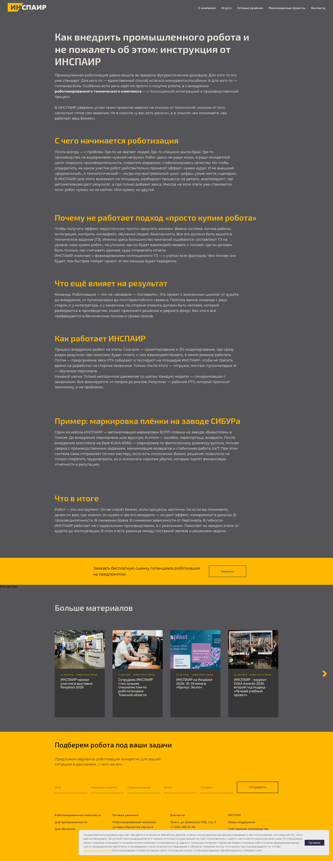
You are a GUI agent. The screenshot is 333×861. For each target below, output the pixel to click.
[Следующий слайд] (324, 673)
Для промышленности (71, 822)
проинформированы (97, 850)
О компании (207, 8)
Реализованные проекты (287, 8)
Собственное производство (248, 829)
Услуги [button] (226, 8)
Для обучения (65, 829)
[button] (227, 571)
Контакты (318, 8)
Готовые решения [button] (250, 8)
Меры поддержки (241, 822)
